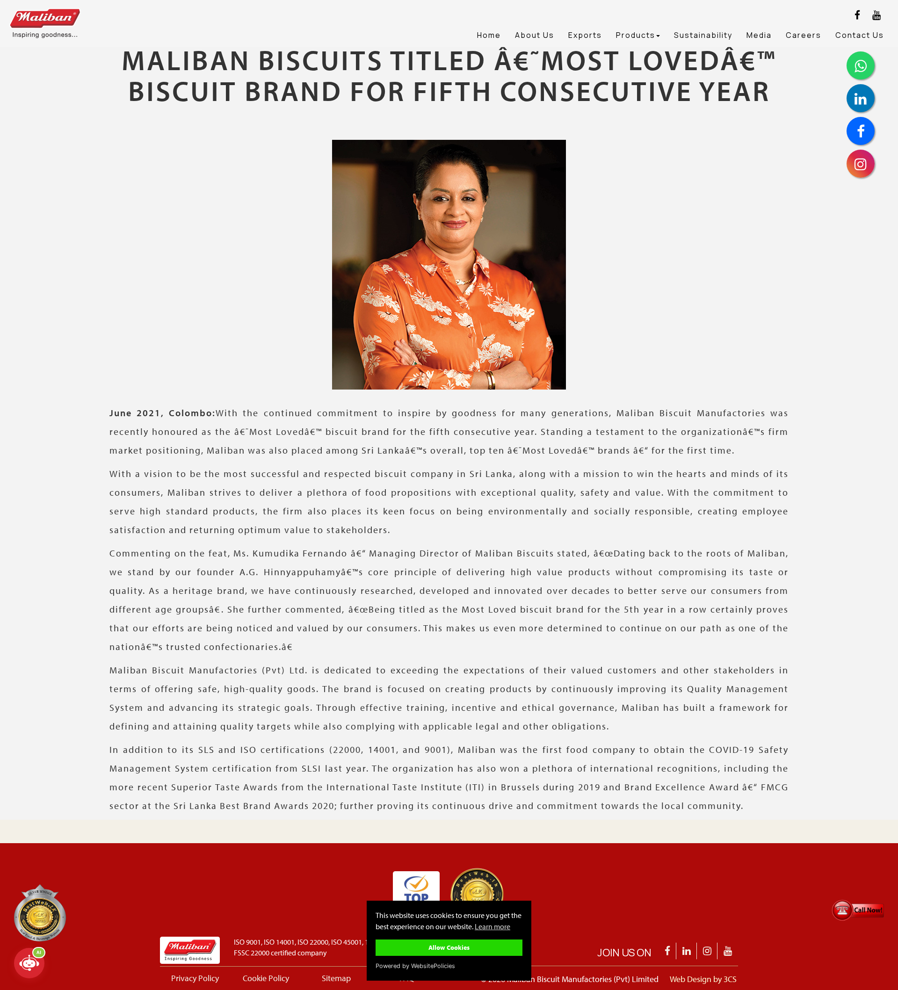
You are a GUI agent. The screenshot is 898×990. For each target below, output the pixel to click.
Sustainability (703, 35)
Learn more (492, 926)
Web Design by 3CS (703, 979)
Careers (803, 35)
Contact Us (859, 35)
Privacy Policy (195, 978)
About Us (534, 35)
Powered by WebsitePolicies (415, 965)
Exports (585, 35)
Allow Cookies (449, 947)
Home (489, 35)
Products (635, 35)
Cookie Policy (266, 978)
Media (759, 35)
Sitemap (336, 978)
